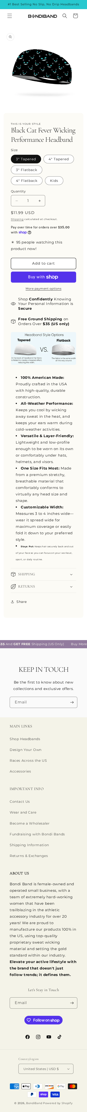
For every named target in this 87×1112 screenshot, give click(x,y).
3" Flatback (26, 170)
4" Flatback (26, 180)
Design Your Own (26, 750)
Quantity (18, 191)
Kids (54, 180)
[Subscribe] (71, 702)
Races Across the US (28, 760)
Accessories (20, 771)
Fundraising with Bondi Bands (37, 834)
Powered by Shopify (58, 1103)
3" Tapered (26, 159)
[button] (9, 16)
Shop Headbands (25, 739)
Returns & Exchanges (29, 856)
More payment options (43, 288)
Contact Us (20, 801)
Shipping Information (29, 845)
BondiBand (34, 1103)
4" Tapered (59, 159)
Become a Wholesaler (30, 823)
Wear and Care (23, 812)
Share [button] (21, 602)
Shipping (17, 219)
